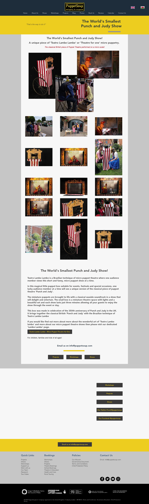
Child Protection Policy (80, 466)
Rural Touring (49, 474)
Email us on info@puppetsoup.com (75, 345)
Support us (25, 466)
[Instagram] (118, 479)
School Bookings (50, 468)
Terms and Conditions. (89, 500)
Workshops (25, 464)
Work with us (25, 468)
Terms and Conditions (80, 464)
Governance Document (80, 462)
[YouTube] (113, 479)
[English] (133, 7)
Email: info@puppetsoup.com (110, 460)
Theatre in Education (51, 470)
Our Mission (76, 460)
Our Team (24, 470)
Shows (23, 462)
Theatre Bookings (50, 466)
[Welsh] (142, 7)
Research (24, 472)
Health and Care (50, 472)
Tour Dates (25, 474)
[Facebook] (102, 479)
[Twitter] (107, 479)
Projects (24, 460)
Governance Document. (103, 500)
